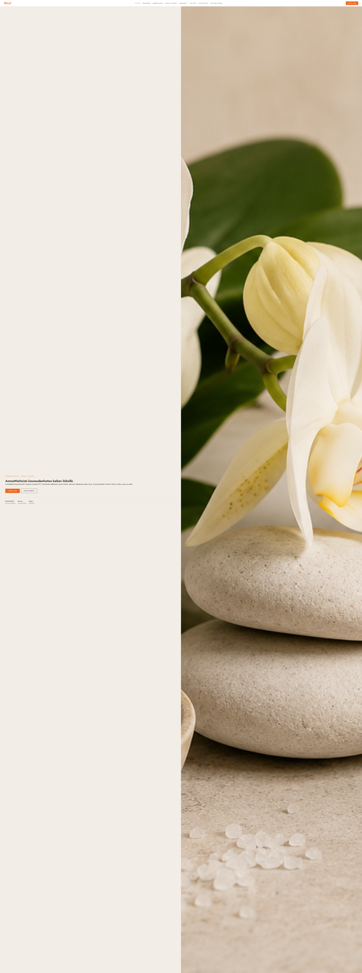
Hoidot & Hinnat (171, 3)
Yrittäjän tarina (216, 3)
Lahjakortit (183, 3)
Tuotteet (193, 3)
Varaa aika (352, 3)
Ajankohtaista (158, 3)
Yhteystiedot (203, 3)
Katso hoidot (29, 491)
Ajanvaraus (147, 3)
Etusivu (137, 3)
